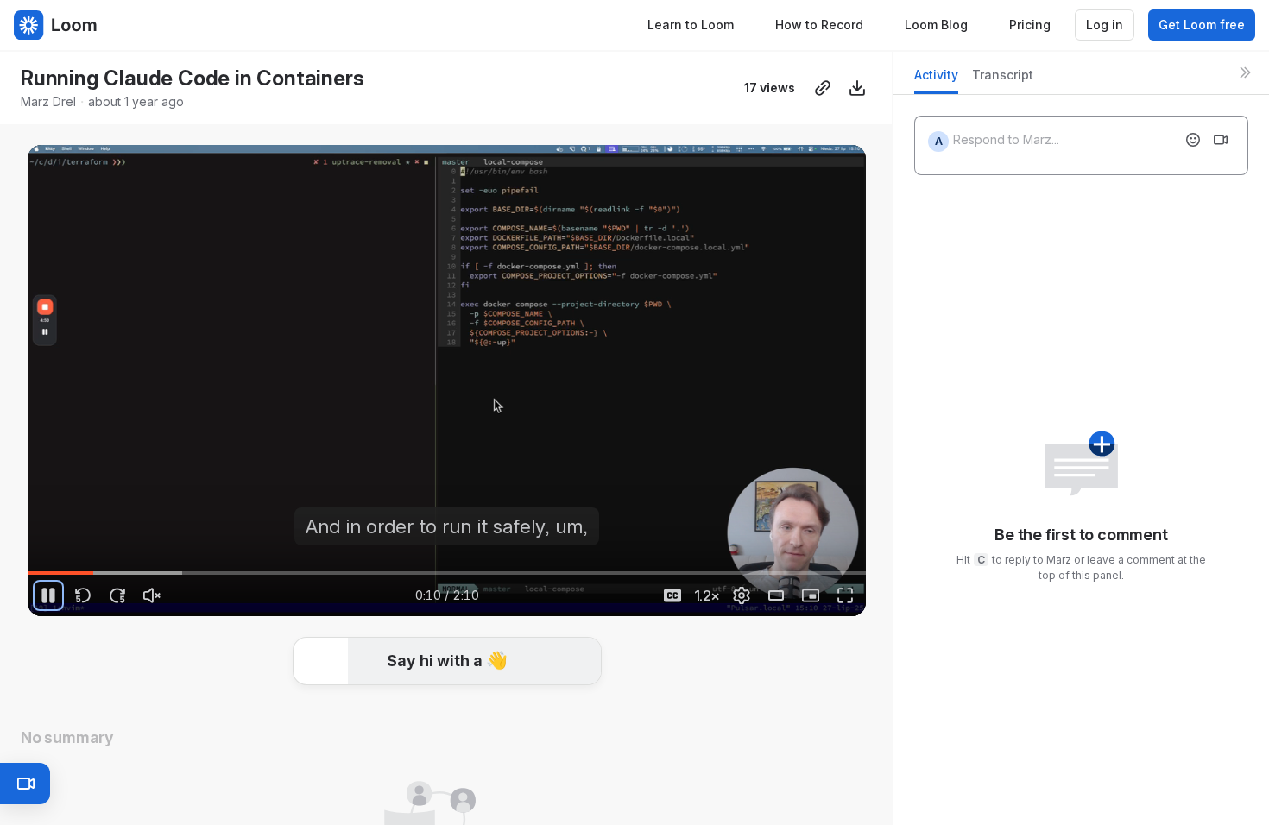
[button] (447, 663)
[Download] (857, 88)
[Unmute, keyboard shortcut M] (152, 595)
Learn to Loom (690, 24)
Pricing (1030, 24)
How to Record (819, 24)
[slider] (447, 573)
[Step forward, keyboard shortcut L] (117, 595)
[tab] (936, 80)
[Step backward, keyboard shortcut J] (83, 595)
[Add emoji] (1193, 140)
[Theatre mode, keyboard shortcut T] (776, 595)
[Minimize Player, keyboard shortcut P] (810, 595)
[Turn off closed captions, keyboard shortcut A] (672, 595)
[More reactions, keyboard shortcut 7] (576, 713)
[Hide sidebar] (1244, 72)
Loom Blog (936, 24)
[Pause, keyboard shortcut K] (48, 595)
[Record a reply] (1220, 140)
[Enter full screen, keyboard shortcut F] (845, 595)
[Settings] (741, 595)
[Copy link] (823, 88)
